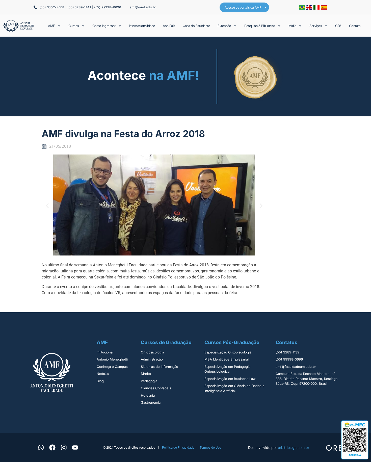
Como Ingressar (104, 26)
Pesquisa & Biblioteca (259, 26)
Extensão (224, 26)
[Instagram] (64, 447)
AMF (51, 26)
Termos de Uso (210, 447)
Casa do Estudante (196, 26)
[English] (309, 8)
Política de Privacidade (178, 447)
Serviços (315, 26)
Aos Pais (169, 26)
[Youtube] (75, 447)
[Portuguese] (302, 8)
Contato (355, 26)
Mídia (292, 26)
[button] (47, 205)
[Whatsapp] (41, 447)
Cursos (73, 26)
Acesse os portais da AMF (243, 7)
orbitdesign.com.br (293, 447)
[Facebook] (52, 447)
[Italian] (317, 8)
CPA (338, 26)
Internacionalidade (142, 26)
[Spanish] (324, 8)
